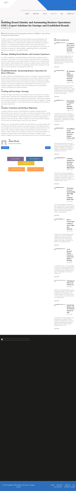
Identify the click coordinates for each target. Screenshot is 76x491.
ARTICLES (67, 485)
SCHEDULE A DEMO (69, 487)
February (6, 28)
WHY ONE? (60, 485)
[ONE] (6, 1)
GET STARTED (58, 487)
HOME (52, 485)
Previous (5, 147)
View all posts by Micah (15, 143)
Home (27, 13)
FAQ (62, 13)
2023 (9, 28)
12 (2, 28)
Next (47, 147)
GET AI (45, 13)
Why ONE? (36, 13)
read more (56, 67)
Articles (53, 13)
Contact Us (70, 13)
